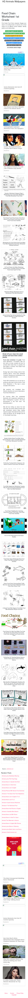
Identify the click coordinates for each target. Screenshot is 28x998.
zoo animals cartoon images (14, 47)
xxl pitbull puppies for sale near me (14, 36)
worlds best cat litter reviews (14, 45)
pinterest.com (10, 769)
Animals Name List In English (9, 787)
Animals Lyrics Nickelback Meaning (10, 776)
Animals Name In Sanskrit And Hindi (11, 782)
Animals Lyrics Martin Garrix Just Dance (11, 829)
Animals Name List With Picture (9, 814)
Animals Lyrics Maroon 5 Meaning (10, 826)
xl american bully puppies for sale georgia (14, 38)
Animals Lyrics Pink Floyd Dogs (9, 779)
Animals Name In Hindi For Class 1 (10, 817)
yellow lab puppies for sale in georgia (14, 40)
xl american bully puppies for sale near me (14, 33)
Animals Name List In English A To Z (11, 796)
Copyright (14, 995)
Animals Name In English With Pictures (11, 823)
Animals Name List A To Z (8, 799)
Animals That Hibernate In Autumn (10, 820)
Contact (12, 993)
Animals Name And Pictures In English (11, 808)
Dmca (6, 993)
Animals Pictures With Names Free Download (13, 790)
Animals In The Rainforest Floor (10, 805)
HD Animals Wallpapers (13, 1)
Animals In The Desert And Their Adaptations (13, 793)
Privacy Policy (20, 993)
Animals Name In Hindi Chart (9, 785)
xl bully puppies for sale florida (14, 43)
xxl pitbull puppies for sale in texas (14, 31)
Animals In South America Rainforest (11, 802)
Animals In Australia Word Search (10, 811)
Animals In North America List (9, 832)
